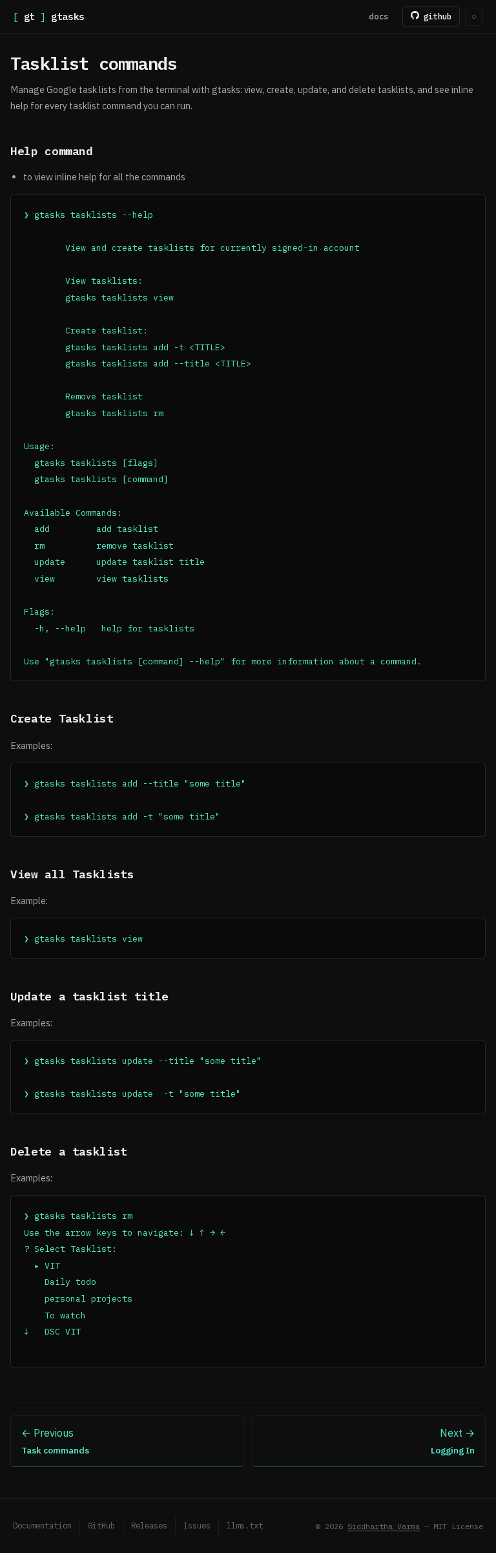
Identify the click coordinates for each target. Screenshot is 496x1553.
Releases (149, 1525)
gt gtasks (49, 16)
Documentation (42, 1525)
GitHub (101, 1525)
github (435, 16)
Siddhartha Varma (383, 1526)
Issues (197, 1525)
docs (379, 16)
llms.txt (245, 1525)
